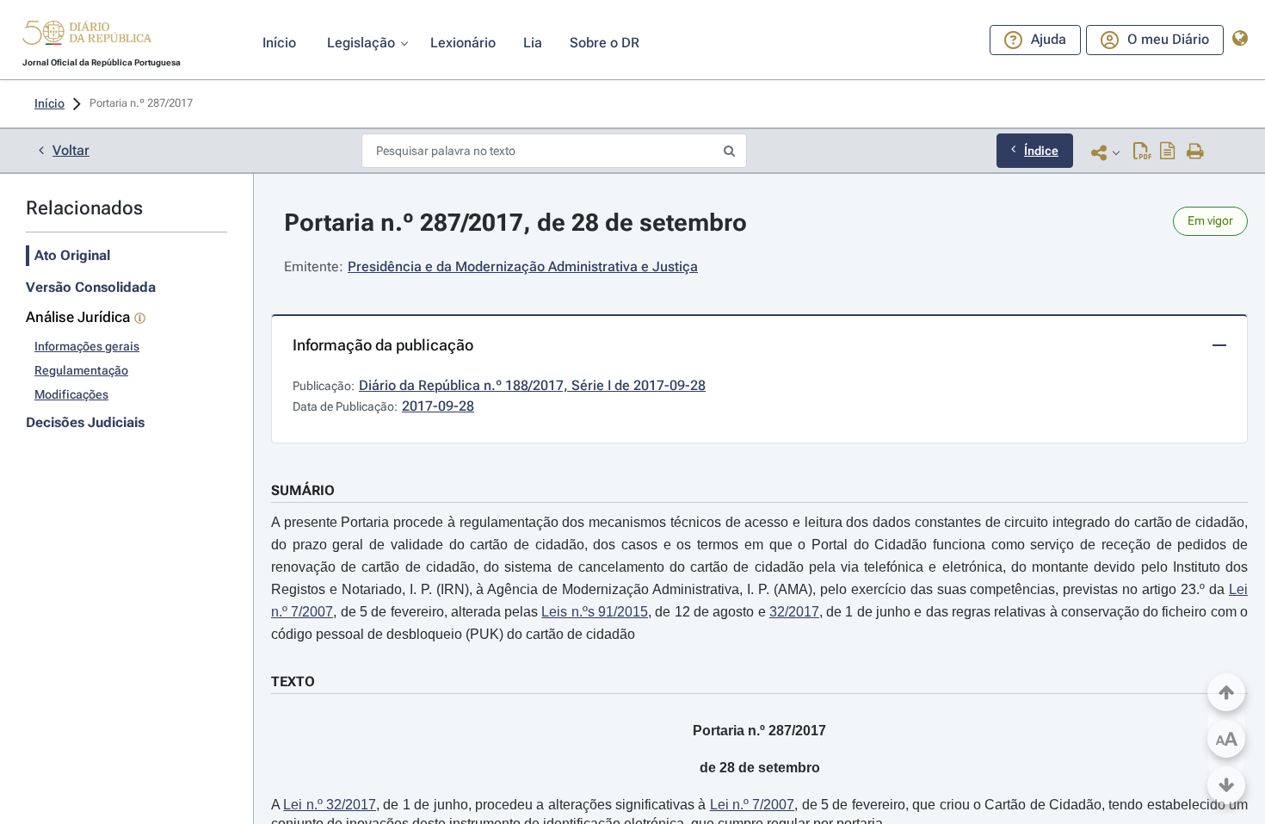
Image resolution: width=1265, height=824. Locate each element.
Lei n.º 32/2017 (329, 804)
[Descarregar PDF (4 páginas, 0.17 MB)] (1142, 152)
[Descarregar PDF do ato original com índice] (1168, 152)
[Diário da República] (86, 37)
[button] (86, 35)
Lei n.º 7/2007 (752, 804)
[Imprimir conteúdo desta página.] (1196, 152)
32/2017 (794, 611)
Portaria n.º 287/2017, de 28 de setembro (515, 222)
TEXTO (293, 681)
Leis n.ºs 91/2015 (594, 611)
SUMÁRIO (303, 490)
